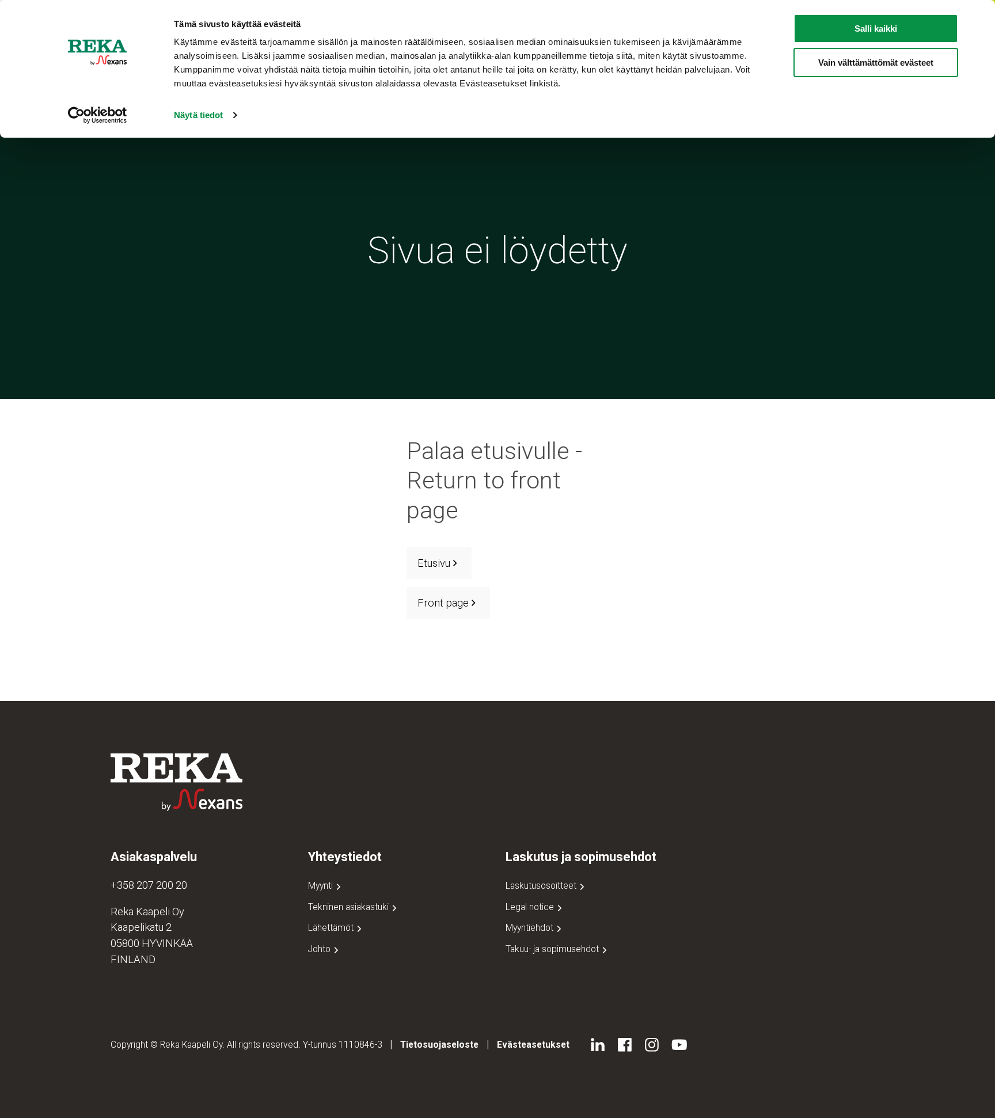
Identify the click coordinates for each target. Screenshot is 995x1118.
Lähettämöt (332, 927)
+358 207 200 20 (149, 885)
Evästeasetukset (533, 1044)
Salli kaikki (876, 28)
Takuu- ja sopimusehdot (553, 948)
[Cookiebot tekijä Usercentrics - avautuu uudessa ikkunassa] (97, 115)
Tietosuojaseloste (439, 1044)
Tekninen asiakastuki (349, 906)
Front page (443, 603)
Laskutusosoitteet (542, 885)
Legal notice (531, 906)
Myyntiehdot (531, 927)
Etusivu (433, 563)
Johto (320, 948)
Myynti (321, 885)
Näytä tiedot (198, 115)
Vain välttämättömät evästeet (875, 62)
